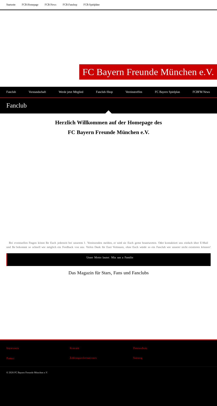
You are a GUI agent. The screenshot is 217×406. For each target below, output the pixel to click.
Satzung (137, 357)
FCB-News (50, 4)
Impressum (12, 348)
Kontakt (74, 348)
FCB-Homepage (30, 4)
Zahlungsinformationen (83, 357)
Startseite (10, 4)
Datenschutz (140, 348)
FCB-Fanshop (70, 4)
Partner (10, 358)
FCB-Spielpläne (91, 4)
